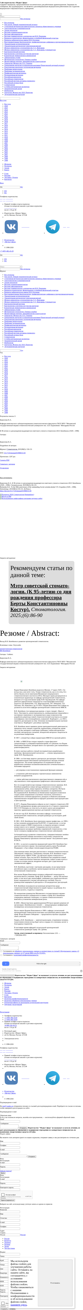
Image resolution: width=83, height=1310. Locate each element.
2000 (6, 156)
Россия (23, 1235)
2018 (6, 121)
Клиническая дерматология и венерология (20, 56)
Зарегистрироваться (7, 1200)
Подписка (8, 166)
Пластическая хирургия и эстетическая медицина (22, 67)
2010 (6, 137)
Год (21, 350)
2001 (6, 154)
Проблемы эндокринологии (14, 71)
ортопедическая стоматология (11, 649)
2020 (6, 118)
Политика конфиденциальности (16, 999)
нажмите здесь (19, 1304)
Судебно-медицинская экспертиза (16, 87)
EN (5, 191)
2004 (6, 149)
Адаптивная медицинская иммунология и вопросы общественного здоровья (32, 26)
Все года (3, 100)
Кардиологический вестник (14, 52)
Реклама (7, 175)
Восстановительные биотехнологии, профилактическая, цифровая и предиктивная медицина (38, 42)
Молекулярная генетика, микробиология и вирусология (25, 61)
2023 (6, 112)
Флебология (8, 90)
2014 (6, 129)
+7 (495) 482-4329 (10, 1020)
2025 (6, 108)
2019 (6, 120)
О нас (6, 173)
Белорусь (7, 1240)
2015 (6, 127)
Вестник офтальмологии (13, 34)
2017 (6, 123)
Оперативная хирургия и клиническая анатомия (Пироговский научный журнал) (34, 65)
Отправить (23, 1128)
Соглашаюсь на (9, 951)
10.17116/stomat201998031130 (15, 453)
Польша (7, 1244)
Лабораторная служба (12, 57)
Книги (6, 170)
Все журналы (25, 19)
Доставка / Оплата (11, 177)
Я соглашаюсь (55, 1283)
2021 (6, 116)
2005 (6, 147)
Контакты (8, 179)
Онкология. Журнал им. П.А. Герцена (18, 63)
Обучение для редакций (13, 1004)
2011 (6, 135)
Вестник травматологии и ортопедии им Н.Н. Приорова (25, 36)
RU (21, 187)
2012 (6, 133)
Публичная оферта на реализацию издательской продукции (26, 1002)
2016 (6, 125)
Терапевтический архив (13, 89)
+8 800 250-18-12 (10, 1025)
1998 (6, 160)
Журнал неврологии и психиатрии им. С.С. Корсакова (24, 48)
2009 (6, 139)
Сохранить (4, 1309)
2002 (6, 153)
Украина (7, 1242)
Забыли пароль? (6, 1171)
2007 (6, 143)
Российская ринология (12, 77)
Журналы (7, 164)
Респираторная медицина (13, 75)
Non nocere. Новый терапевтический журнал (20, 24)
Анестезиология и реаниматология (17, 28)
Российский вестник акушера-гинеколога (19, 81)
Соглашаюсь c (8, 955)
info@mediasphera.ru (11, 217)
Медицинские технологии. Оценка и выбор (20, 59)
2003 (6, 151)
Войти (3, 1173)
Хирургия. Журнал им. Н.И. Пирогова (18, 92)
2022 (6, 114)
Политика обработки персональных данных (20, 1001)
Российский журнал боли (13, 83)
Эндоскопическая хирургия (14, 94)
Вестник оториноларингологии (16, 32)
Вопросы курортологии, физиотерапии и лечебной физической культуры (31, 38)
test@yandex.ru (7, 1106)
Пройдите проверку (7, 975)
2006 (6, 145)
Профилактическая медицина (15, 73)
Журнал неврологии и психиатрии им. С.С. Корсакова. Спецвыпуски (30, 50)
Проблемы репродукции (13, 69)
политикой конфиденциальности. (26, 955)
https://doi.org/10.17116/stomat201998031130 (15, 491)
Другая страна (9, 1248)
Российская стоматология (13, 79)
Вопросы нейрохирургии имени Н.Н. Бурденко (21, 40)
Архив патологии (10, 30)
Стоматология (9, 85)
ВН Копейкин (5, 651)
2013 (6, 131)
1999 (6, 158)
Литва (6, 1246)
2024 (6, 110)
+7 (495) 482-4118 (10, 1018)
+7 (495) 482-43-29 (7, 251)
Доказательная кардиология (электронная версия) (22, 46)
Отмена (12, 1309)
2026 (6, 106)
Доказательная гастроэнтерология (16, 44)
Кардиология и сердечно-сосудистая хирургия (21, 54)
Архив (6, 168)
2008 (6, 141)
